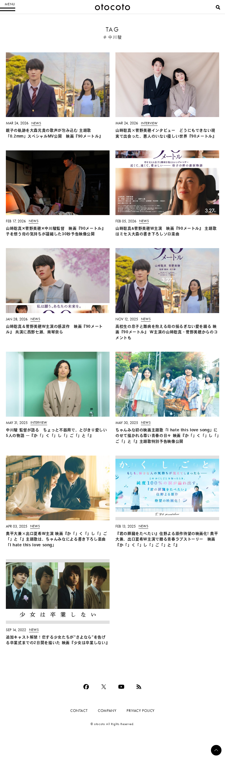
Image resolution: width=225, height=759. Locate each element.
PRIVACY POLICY (141, 710)
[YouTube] (121, 687)
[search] (218, 7)
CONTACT (79, 710)
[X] (104, 687)
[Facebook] (86, 687)
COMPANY (107, 710)
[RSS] (139, 687)
